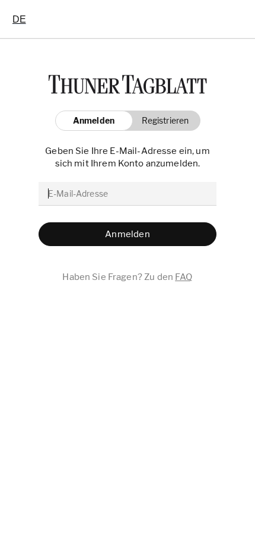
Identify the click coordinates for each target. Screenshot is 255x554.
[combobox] (19, 19)
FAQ (183, 277)
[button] (162, 121)
